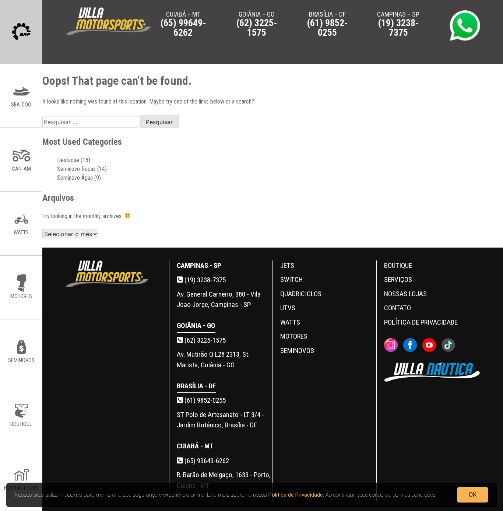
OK (472, 494)
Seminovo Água (75, 177)
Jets (287, 265)
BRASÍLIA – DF (327, 23)
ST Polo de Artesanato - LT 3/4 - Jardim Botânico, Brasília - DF (220, 420)
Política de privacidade (421, 322)
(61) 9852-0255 (204, 400)
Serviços (398, 279)
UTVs (287, 308)
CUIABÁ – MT (183, 23)
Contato (397, 308)
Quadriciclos (300, 294)
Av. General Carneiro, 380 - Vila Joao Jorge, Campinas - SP (219, 299)
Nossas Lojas (405, 294)
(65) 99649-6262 (206, 460)
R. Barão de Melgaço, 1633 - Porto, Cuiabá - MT (224, 480)
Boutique (398, 265)
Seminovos (297, 350)
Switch (291, 279)
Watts (290, 322)
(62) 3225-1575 (204, 340)
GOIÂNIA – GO (256, 23)
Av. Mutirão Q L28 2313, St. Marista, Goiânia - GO (213, 359)
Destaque (68, 160)
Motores (293, 336)
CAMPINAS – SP (398, 23)
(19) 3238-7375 (204, 280)
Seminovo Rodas (76, 168)
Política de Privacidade (295, 494)
